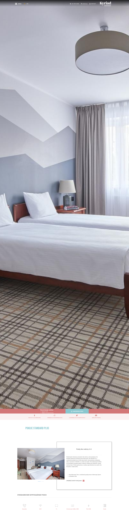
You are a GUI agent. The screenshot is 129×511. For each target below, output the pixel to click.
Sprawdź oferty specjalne (74, 480)
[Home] (105, 4)
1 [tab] (39, 481)
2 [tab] (42, 481)
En (27, 3)
